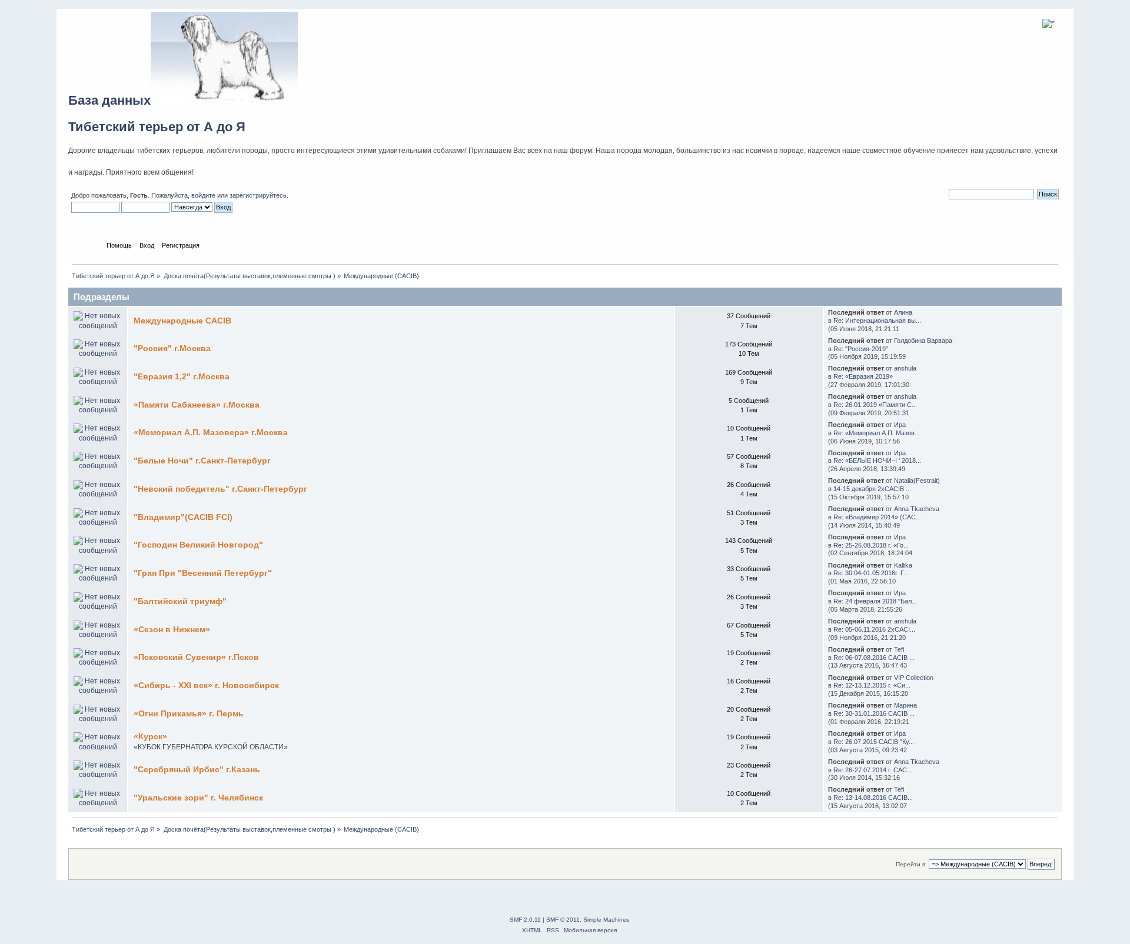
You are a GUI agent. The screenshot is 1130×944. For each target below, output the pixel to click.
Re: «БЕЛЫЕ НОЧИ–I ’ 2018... (877, 460)
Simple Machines (606, 919)
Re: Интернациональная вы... (877, 320)
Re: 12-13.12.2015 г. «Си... (871, 685)
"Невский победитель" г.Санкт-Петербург (220, 489)
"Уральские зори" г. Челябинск (198, 797)
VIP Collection (913, 677)
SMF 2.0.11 (525, 919)
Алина (903, 312)
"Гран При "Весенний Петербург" (203, 573)
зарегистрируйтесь (258, 195)
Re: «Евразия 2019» (863, 376)
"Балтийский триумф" (180, 601)
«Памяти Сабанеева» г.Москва (197, 405)
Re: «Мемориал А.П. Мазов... (876, 432)
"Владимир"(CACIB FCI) (183, 517)
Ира (900, 424)
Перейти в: (911, 864)
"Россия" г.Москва (172, 348)
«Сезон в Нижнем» (172, 629)
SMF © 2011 (563, 919)
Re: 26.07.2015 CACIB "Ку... (873, 741)
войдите (203, 195)
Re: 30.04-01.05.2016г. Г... (871, 572)
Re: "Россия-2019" (860, 348)
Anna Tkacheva (916, 508)
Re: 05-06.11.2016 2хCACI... (874, 629)
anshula (905, 368)
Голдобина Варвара (923, 340)
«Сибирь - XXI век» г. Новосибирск (206, 685)
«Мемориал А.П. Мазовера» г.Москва (211, 432)
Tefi (899, 649)
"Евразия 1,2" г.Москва (182, 376)
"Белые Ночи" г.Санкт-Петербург (202, 460)
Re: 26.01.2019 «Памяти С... (875, 404)
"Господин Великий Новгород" (198, 545)
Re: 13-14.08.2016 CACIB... (873, 797)
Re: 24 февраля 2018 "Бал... (875, 601)
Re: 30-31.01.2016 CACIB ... (874, 713)
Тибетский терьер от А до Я (156, 126)
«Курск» (150, 736)
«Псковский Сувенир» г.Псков (196, 657)
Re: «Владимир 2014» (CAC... (877, 517)
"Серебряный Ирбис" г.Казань (197, 769)
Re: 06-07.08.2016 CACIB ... (874, 657)
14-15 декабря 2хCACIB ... (872, 488)
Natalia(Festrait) (917, 480)
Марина (905, 705)
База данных (109, 100)
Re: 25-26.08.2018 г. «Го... (871, 545)
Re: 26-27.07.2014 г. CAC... (872, 769)
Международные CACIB (182, 320)
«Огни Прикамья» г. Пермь (189, 713)
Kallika (903, 565)
